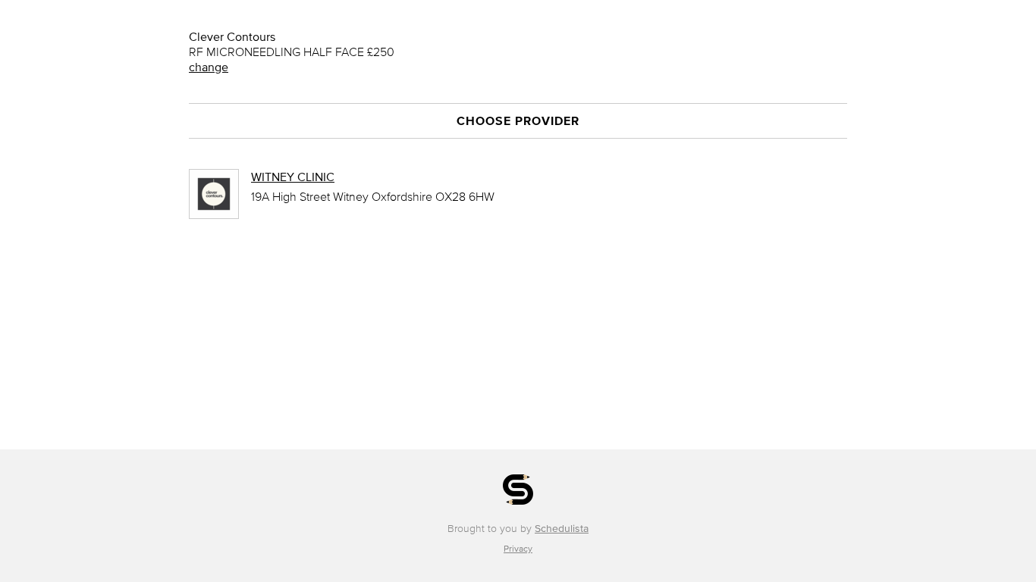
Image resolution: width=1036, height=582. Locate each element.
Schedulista (562, 528)
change (208, 67)
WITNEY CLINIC (292, 176)
